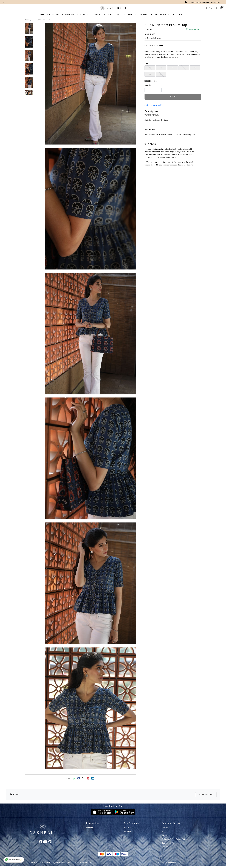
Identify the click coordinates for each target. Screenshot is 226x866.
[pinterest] (88, 778)
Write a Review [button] (206, 795)
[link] (205, 8)
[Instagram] (36, 842)
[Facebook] (41, 842)
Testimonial (128, 831)
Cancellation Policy (169, 843)
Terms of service (71, 862)
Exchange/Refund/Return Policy (174, 839)
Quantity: (148, 85)
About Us (89, 827)
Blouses (98, 14)
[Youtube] (45, 842)
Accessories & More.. (159, 14)
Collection (175, 14)
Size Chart (154, 81)
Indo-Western (85, 14)
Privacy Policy (85, 862)
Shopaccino (171, 863)
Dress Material (141, 14)
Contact (165, 827)
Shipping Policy (168, 835)
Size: (146, 63)
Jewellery (119, 14)
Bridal (129, 14)
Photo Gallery (129, 827)
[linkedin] (92, 778)
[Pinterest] (50, 842)
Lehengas (108, 14)
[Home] (113, 8)
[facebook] (78, 778)
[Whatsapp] (74, 778)
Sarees (58, 14)
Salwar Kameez (71, 14)
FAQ (163, 831)
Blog (186, 14)
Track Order (166, 847)
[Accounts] (215, 8)
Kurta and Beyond (45, 14)
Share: (68, 778)
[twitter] (83, 778)
